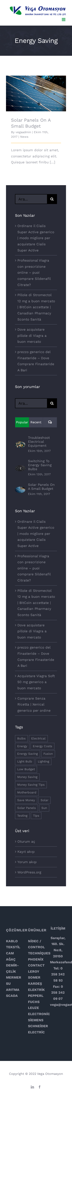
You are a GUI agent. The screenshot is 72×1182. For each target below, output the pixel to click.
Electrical (38, 738)
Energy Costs (42, 746)
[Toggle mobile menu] (64, 19)
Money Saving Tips (31, 784)
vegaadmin (23, 132)
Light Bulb (24, 761)
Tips (36, 815)
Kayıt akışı (26, 852)
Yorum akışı (27, 862)
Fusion (48, 754)
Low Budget (26, 769)
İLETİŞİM (58, 928)
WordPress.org (29, 872)
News (24, 137)
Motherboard (26, 792)
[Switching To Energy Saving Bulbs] (20, 468)
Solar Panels (26, 808)
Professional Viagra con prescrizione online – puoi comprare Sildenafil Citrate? (34, 272)
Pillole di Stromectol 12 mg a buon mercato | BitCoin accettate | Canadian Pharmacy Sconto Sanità (36, 307)
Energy (22, 746)
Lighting (43, 761)
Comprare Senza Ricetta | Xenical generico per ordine (34, 704)
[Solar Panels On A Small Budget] (20, 490)
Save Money (26, 800)
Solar (44, 800)
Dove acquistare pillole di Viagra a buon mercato (32, 335)
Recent (35, 422)
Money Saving (27, 777)
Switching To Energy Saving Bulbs (40, 465)
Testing (22, 815)
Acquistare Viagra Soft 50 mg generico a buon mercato (36, 682)
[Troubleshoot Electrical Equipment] (20, 445)
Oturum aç (26, 841)
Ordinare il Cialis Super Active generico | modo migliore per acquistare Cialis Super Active (35, 238)
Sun (44, 808)
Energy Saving (27, 754)
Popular (22, 422)
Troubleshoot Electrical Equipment (39, 442)
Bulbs (21, 738)
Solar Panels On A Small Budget (36, 90)
